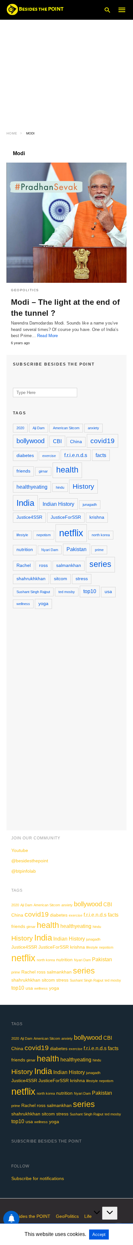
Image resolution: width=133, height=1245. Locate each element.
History (83, 486)
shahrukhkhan (31, 578)
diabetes (25, 455)
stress (82, 578)
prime (99, 550)
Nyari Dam (49, 550)
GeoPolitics (25, 290)
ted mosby (66, 592)
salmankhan (68, 565)
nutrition (24, 549)
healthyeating (31, 487)
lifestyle (22, 535)
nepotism (43, 535)
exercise (49, 456)
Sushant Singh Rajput (33, 592)
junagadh (90, 504)
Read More (47, 335)
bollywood (30, 440)
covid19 (102, 440)
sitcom (60, 578)
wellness (23, 604)
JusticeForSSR (66, 517)
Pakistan (76, 549)
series (100, 564)
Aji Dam (39, 428)
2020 (20, 428)
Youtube (19, 850)
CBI (57, 441)
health (67, 469)
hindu (60, 487)
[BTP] (37, 9)
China (76, 441)
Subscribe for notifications (37, 1178)
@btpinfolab (23, 871)
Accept (99, 1234)
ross (43, 565)
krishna (96, 517)
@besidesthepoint (29, 860)
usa (108, 591)
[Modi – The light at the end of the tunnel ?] (66, 223)
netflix (71, 532)
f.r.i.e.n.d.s (75, 455)
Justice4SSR (29, 517)
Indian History (58, 504)
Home (11, 133)
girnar (43, 471)
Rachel (23, 565)
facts (101, 455)
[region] (66, 71)
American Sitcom (66, 428)
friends (23, 471)
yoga (43, 603)
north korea (101, 535)
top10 (89, 591)
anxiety (93, 428)
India (25, 502)
